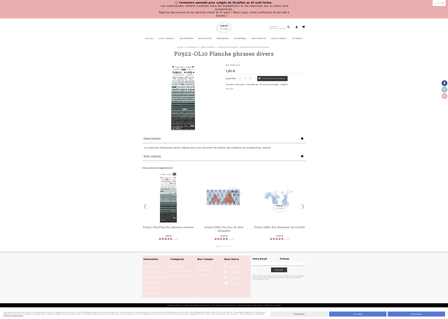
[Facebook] (444, 83)
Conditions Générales (155, 277)
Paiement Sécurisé (154, 288)
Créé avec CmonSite (272, 305)
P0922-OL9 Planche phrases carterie (168, 227)
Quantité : (231, 78)
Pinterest (232, 278)
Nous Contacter (152, 293)
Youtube (232, 283)
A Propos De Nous (153, 282)
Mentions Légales (153, 272)
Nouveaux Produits (180, 271)
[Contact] (444, 96)
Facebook (231, 266)
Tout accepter (416, 314)
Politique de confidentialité (223, 305)
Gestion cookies (244, 305)
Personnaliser (299, 314)
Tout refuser (358, 314)
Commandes (204, 275)
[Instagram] (444, 90)
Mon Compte (257, 305)
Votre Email (259, 258)
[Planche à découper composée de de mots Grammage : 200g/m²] (168, 197)
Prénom (284, 258)
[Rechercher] (288, 27)
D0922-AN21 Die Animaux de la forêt (279, 227)
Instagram (232, 272)
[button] (217, 246)
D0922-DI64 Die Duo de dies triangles (224, 228)
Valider (279, 270)
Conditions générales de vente (196, 305)
